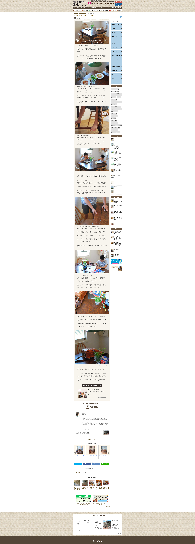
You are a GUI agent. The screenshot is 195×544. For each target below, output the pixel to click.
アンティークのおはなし (115, 24)
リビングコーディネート (116, 102)
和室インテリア (115, 111)
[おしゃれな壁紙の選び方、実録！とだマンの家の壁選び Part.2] (77, 480)
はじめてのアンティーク (95, 8)
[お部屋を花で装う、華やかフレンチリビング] (92, 480)
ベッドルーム (114, 99)
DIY (75, 529)
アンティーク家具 (85, 10)
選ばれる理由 (97, 522)
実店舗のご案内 (115, 520)
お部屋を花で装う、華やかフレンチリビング (92, 488)
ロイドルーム (114, 104)
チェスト (77, 522)
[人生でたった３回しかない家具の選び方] (99, 480)
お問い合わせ (120, 8)
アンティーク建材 (77, 530)
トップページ (76, 13)
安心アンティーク (85, 8)
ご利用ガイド (114, 8)
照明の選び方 (117, 127)
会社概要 (107, 8)
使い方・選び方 (114, 47)
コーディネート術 (114, 59)
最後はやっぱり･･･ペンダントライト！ (85, 488)
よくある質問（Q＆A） (88, 522)
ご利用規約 (88, 538)
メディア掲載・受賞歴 (98, 528)
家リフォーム (114, 113)
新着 (78, 8)
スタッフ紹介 (97, 527)
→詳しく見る (119, 533)
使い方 (113, 109)
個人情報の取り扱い (105, 538)
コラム (112, 78)
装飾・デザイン (115, 130)
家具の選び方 (114, 120)
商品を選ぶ (76, 517)
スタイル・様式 (114, 36)
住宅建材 (119, 10)
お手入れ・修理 (114, 70)
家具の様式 (114, 118)
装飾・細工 (113, 32)
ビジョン (96, 520)
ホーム (74, 8)
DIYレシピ (113, 74)
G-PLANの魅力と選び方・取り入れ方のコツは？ (106, 488)
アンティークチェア (78, 10)
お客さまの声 (86, 520)
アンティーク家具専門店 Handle (99, 517)
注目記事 (120, 125)
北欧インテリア (119, 109)
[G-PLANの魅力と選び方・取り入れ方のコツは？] (106, 480)
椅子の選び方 (114, 125)
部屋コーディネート (116, 132)
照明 (99, 10)
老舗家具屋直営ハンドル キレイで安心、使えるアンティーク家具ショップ (80, 3)
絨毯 (115, 10)
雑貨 (111, 10)
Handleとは (96, 521)
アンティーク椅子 (115, 91)
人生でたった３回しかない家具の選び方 (99, 488)
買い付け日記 (113, 28)
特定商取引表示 (96, 538)
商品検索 (113, 13)
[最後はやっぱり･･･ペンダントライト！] (85, 480)
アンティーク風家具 (105, 10)
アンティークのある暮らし (82, 13)
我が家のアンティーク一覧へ (92, 439)
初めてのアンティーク (98, 523)
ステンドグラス (77, 524)
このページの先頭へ (107, 506)
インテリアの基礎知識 (115, 66)
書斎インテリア (115, 123)
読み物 (102, 8)
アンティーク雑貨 (93, 10)
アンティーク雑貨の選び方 (116, 94)
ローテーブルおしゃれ (116, 106)
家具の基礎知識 (115, 116)
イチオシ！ (114, 97)
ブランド (113, 43)
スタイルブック (114, 51)
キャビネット (78, 523)
